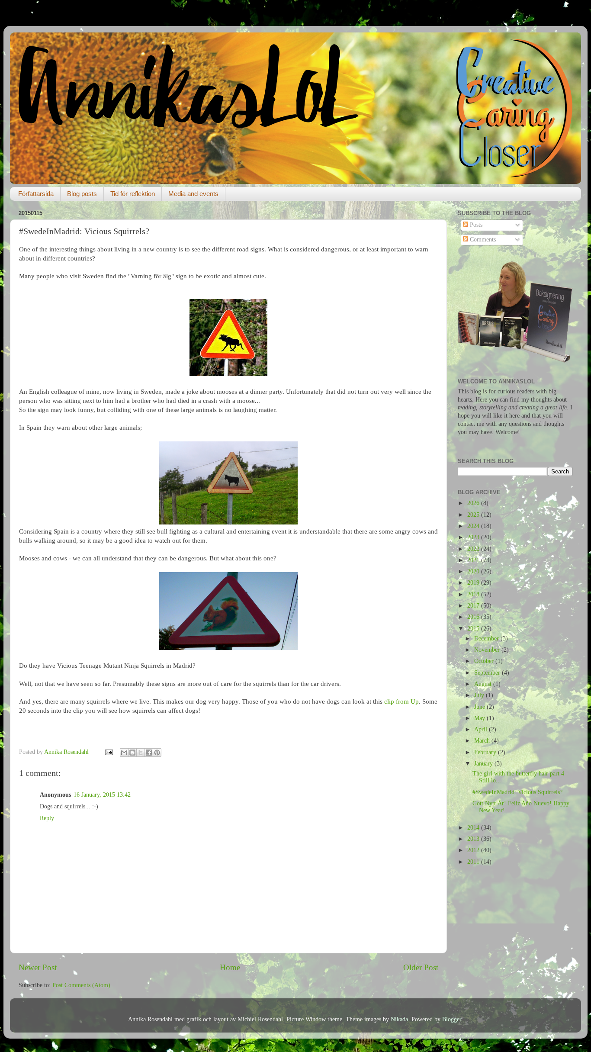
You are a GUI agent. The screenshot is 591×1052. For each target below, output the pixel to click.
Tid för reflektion (132, 193)
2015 (474, 628)
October (484, 661)
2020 (474, 571)
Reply (47, 818)
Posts (475, 225)
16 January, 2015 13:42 (102, 794)
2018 (474, 594)
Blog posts (82, 193)
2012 (474, 850)
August (483, 684)
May (480, 718)
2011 (474, 862)
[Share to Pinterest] (157, 752)
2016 (474, 617)
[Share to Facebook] (149, 752)
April (481, 729)
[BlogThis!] (132, 752)
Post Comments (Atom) (81, 985)
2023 (474, 537)
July (480, 695)
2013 (474, 839)
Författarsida (36, 193)
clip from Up (401, 701)
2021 (474, 560)
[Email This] (124, 752)
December (487, 638)
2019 (474, 582)
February (486, 752)
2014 (474, 827)
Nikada (399, 1019)
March (482, 740)
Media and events (193, 193)
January (484, 763)
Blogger (451, 1019)
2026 (474, 503)
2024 (474, 526)
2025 (474, 515)
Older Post (420, 967)
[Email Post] (108, 752)
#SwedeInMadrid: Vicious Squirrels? (517, 792)
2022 (474, 549)
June (480, 707)
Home (230, 967)
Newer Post (38, 967)
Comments (482, 239)
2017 (474, 605)
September (488, 672)
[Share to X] (140, 752)
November (487, 650)
